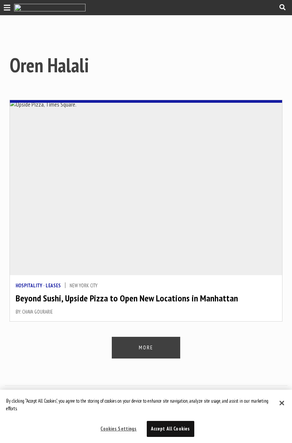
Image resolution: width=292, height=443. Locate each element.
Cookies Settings (118, 428)
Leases (53, 285)
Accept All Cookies (170, 428)
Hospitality (29, 285)
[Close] (281, 403)
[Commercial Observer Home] (50, 8)
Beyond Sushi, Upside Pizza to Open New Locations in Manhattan (127, 298)
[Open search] (282, 7)
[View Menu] (5, 7)
